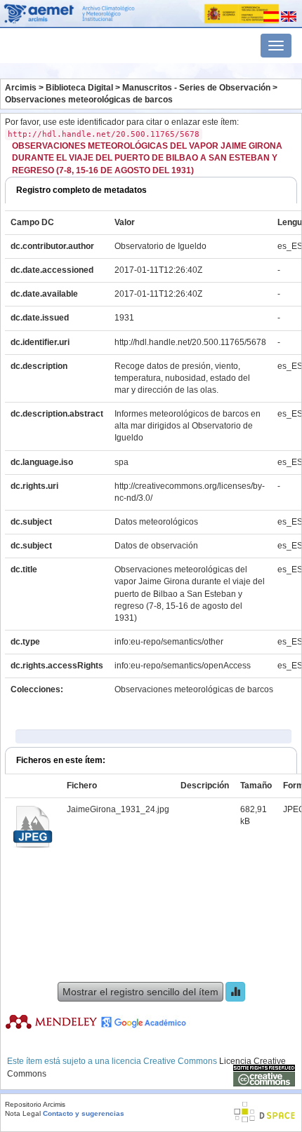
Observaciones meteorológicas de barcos (89, 100)
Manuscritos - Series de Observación (196, 88)
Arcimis (21, 88)
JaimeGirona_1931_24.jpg (118, 809)
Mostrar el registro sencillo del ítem (140, 991)
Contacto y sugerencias (83, 1113)
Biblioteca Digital (79, 88)
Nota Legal (23, 1113)
